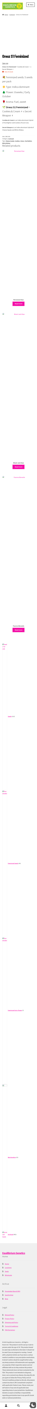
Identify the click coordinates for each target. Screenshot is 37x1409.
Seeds (7, 1271)
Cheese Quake (10, 141)
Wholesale (8, 1275)
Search (18, 1405)
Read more (18, 304)
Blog (6, 1299)
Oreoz (22, 141)
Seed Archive (9, 1295)
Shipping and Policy (11, 1322)
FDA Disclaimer (10, 1330)
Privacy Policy (9, 1319)
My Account (6, 1405)
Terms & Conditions (11, 1326)
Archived (12, 15)
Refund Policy (9, 1315)
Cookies (17, 141)
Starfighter (28, 141)
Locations (8, 1268)
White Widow (6, 143)
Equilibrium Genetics (13, 1253)
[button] (33, 1405)
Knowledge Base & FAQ (12, 1291)
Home (6, 15)
